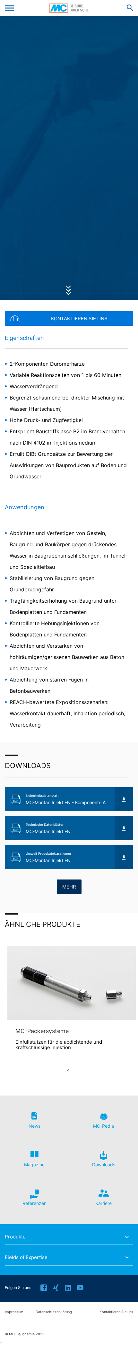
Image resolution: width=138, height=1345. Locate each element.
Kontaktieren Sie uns (116, 1312)
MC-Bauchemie (69, 8)
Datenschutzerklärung (54, 1312)
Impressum (14, 1312)
